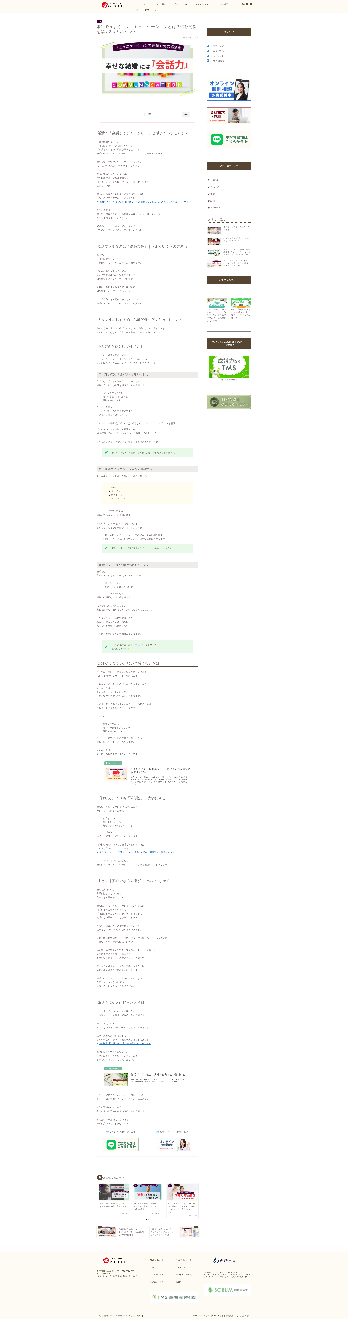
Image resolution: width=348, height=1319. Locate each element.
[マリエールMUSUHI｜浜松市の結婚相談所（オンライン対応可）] (112, 7)
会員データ (155, 1267)
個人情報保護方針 (105, 1316)
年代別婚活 (218, 60)
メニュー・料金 (159, 4)
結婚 (212, 201)
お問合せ (180, 1282)
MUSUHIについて (202, 4)
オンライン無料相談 (184, 1275)
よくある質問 (222, 4)
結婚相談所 (215, 207)
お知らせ (214, 180)
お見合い (214, 187)
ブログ (135, 10)
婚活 (99, 21)
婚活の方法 (218, 51)
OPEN (186, 114)
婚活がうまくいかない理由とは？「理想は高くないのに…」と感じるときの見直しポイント (146, 202)
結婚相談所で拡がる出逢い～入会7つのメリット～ (125, 1043)
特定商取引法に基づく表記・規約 (128, 1316)
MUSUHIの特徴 (157, 1260)
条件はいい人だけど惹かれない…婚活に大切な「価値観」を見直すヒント (137, 852)
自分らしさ (218, 56)
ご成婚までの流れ (180, 4)
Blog (109, 1248)
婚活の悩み (218, 46)
